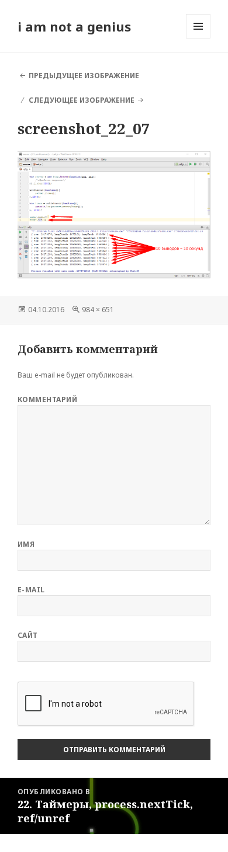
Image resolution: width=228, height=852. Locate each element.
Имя (26, 544)
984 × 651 (98, 310)
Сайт (28, 635)
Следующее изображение (81, 100)
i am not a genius (74, 26)
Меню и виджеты (198, 38)
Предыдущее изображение (84, 76)
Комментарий (47, 399)
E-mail (31, 590)
